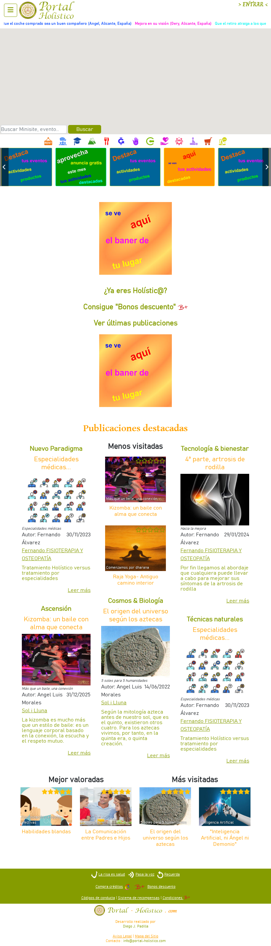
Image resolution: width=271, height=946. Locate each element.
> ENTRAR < (253, 4)
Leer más (79, 590)
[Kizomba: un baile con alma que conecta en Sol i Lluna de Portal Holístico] (56, 659)
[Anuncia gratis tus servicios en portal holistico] (27, 166)
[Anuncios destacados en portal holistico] (81, 166)
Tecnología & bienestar (215, 448)
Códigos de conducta (98, 898)
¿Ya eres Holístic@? (135, 291)
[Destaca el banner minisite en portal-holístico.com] (135, 238)
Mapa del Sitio (146, 936)
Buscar (84, 129)
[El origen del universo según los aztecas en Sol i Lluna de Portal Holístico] (135, 651)
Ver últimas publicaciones (135, 323)
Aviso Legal (122, 936)
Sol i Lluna (34, 710)
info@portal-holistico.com (144, 941)
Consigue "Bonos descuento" (130, 307)
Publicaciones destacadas (135, 428)
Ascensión (56, 608)
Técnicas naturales (215, 619)
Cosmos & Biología (135, 600)
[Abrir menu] (10, 10)
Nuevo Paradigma (56, 448)
